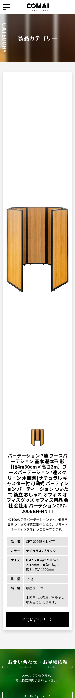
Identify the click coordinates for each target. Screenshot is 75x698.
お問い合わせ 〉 (38, 619)
